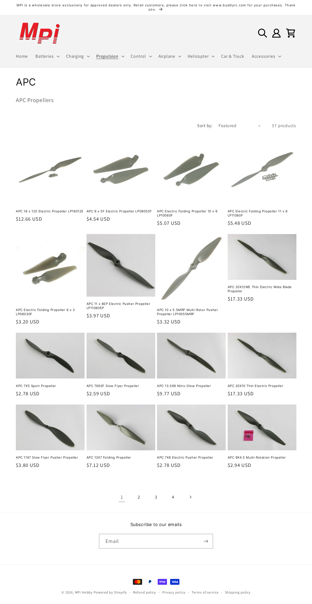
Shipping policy (238, 592)
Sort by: (204, 125)
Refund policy (144, 592)
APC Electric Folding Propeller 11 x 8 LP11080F (258, 213)
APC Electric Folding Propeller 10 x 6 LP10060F (187, 213)
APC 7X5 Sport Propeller (36, 386)
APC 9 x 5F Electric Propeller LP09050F (119, 211)
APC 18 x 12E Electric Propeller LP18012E (50, 211)
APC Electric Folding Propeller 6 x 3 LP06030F (45, 312)
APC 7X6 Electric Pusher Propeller (185, 457)
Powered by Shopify (110, 592)
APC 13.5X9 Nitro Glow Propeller (184, 386)
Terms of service (205, 592)
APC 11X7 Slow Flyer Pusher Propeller (47, 457)
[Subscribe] (206, 541)
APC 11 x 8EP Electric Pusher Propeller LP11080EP (118, 306)
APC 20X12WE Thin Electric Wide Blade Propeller (260, 289)
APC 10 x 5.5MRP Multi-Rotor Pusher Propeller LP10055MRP (187, 312)
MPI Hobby (84, 592)
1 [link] (122, 497)
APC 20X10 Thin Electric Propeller (255, 386)
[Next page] (190, 497)
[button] (47, 56)
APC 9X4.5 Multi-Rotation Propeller (257, 457)
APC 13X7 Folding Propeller (109, 457)
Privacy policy (173, 592)
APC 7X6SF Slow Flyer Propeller (113, 386)
